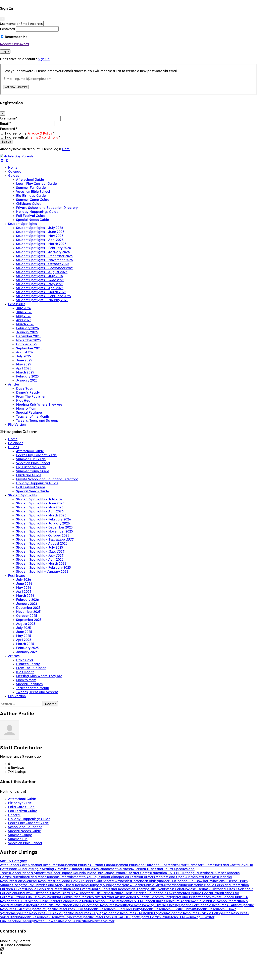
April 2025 (23, 368)
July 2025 (23, 356)
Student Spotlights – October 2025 (42, 264)
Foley (20, 881)
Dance (15, 873)
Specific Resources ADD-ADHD (105, 917)
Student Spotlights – (44, 268)
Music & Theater (79, 893)
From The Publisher (31, 396)
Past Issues (16, 304)
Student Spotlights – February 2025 (43, 296)
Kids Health (25, 400)
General (14, 815)
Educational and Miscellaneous (35, 877)
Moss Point (175, 889)
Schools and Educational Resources (88, 905)
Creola (140, 869)
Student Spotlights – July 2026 (39, 228)
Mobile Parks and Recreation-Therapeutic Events (128, 889)
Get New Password (16, 86)
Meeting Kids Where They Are (39, 404)
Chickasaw (126, 869)
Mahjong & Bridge (102, 885)
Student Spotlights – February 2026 (43, 248)
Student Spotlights (22, 224)
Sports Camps (150, 917)
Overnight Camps (59, 897)
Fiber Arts (210, 877)
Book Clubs (17, 869)
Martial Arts (153, 885)
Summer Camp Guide (32, 200)
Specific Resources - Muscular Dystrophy (138, 913)
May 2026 (23, 316)
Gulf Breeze (86, 881)
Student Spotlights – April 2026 (39, 240)
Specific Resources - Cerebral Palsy (113, 909)
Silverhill (160, 905)
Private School (222, 897)
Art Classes (207, 865)
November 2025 (28, 340)
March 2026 (25, 324)
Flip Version (17, 424)
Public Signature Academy (175, 901)
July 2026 (23, 308)
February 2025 (27, 376)
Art (180, 865)
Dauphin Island (84, 873)
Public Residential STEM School (129, 901)
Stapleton (168, 917)
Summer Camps (20, 835)
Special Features (29, 412)
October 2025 (26, 344)
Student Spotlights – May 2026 (39, 236)
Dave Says (24, 388)
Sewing (148, 905)
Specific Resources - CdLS (65, 909)
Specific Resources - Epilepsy (84, 913)
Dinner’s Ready (28, 392)
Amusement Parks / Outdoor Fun (84, 865)
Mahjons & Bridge (130, 885)
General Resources (39, 881)
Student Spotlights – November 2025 (44, 260)
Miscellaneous (182, 885)
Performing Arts (109, 897)
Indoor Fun (167, 881)
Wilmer (109, 921)
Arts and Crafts (227, 865)
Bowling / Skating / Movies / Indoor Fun (57, 869)
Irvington (20, 885)
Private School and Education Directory (47, 208)
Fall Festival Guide (30, 216)
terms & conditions (43, 137)
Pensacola (89, 897)
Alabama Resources (43, 865)
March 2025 (25, 372)
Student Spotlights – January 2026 (43, 252)
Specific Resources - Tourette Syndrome (50, 917)
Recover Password (14, 44)
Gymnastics (122, 881)
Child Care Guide (21, 807)
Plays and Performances (192, 897)
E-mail (8, 79)
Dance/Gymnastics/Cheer (40, 873)
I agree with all (32, 137)
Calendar (15, 171)
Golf (57, 881)
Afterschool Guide (30, 180)
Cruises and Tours (158, 869)
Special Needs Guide (32, 220)
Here (66, 149)
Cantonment (108, 869)
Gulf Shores (104, 881)
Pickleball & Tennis (135, 897)
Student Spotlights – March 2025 (41, 292)
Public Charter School (55, 901)
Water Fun (42, 921)
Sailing (26, 905)
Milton (166, 885)
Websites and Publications (70, 921)
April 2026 (23, 320)
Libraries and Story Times (53, 885)
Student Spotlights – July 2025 (39, 276)
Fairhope (116, 877)
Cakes (94, 869)
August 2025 (25, 352)
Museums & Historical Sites (37, 893)
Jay (31, 885)
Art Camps (191, 865)
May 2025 (23, 364)
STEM (180, 917)
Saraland (39, 905)
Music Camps (102, 893)
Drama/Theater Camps (132, 873)
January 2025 (27, 380)
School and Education (25, 827)
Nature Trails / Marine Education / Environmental (150, 893)
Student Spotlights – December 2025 (44, 256)
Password (7, 29)
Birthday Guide (20, 803)
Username (8, 118)
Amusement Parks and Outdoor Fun (137, 865)
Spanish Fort (189, 905)
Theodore (13, 921)
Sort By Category (13, 861)
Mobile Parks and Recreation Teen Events (58, 889)
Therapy (27, 921)
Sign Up (44, 59)
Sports (134, 917)
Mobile (198, 885)
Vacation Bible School (33, 192)
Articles (13, 384)
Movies (188, 889)
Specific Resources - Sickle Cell (194, 913)
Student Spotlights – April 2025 (39, 288)
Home (12, 167)
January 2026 (27, 332)
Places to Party (161, 897)
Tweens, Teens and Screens (37, 420)
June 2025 (24, 360)
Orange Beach (200, 893)
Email (5, 123)
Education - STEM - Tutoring (173, 873)
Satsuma (53, 905)
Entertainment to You (75, 877)
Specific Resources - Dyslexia (38, 913)
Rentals (15, 905)
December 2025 (28, 336)
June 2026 (24, 312)
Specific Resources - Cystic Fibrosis (168, 909)
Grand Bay (68, 881)
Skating (173, 905)
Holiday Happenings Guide (37, 212)
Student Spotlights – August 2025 (41, 272)
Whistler (97, 921)
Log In (5, 51)
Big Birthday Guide (31, 196)
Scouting (123, 905)
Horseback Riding (145, 881)
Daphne (66, 873)
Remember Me (16, 37)
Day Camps (105, 873)
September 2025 (29, 348)
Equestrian (100, 877)
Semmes (136, 905)
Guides (13, 175)
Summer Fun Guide (31, 188)
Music (62, 893)
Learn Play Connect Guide (36, 184)
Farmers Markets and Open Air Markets (172, 877)
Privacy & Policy (39, 133)
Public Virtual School (211, 901)
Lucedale (80, 885)
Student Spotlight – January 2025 (42, 300)
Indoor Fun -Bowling (192, 881)
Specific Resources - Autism (220, 905)
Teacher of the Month (32, 416)
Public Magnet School (88, 901)
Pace (76, 897)
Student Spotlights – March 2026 (41, 244)
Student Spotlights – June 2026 (40, 232)
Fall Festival (132, 877)
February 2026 (27, 328)
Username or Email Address (21, 24)
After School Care (14, 865)
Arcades (171, 865)
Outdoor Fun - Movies (29, 897)
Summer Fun (18, 839)
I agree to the (29, 133)
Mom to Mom (26, 408)
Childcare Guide (28, 204)
